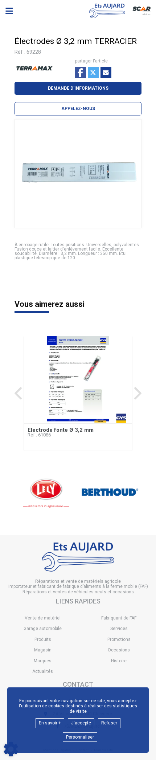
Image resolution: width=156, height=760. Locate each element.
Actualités (42, 671)
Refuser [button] (109, 723)
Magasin (43, 650)
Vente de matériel (43, 618)
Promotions (119, 639)
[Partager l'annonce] (105, 72)
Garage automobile (43, 628)
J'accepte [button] (81, 723)
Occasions (119, 650)
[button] (78, 108)
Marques (43, 660)
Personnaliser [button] (80, 737)
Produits (42, 639)
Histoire (119, 660)
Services (119, 628)
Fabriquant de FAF (118, 618)
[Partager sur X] (93, 72)
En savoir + (50, 723)
